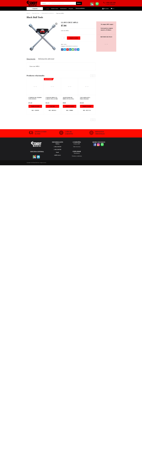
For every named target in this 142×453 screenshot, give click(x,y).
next (94, 75)
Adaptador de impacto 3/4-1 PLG (68, 83)
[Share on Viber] (75, 49)
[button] (56, 24)
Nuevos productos (80, 8)
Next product (94, 120)
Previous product (91, 120)
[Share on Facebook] (62, 49)
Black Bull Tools (35, 13)
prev (91, 75)
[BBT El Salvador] (32, 3)
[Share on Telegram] (78, 49)
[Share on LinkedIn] (70, 49)
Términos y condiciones (77, 156)
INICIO (28, 13)
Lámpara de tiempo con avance (35, 98)
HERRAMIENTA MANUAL (48, 13)
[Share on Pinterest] (67, 49)
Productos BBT (77, 143)
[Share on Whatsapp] (73, 49)
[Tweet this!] (65, 49)
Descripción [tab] (31, 59)
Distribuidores (77, 153)
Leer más (52, 91)
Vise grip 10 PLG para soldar (85, 83)
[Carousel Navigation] (92, 75)
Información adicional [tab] (46, 59)
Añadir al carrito (73, 38)
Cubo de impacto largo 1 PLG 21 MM (52, 83)
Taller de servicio (76, 146)
